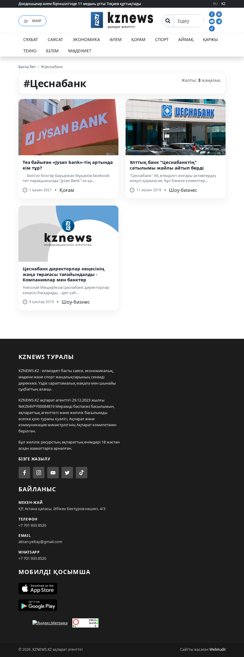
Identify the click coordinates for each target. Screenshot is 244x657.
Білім (52, 51)
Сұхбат (30, 39)
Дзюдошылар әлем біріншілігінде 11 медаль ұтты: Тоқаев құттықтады (79, 3)
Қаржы (210, 39)
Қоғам (138, 39)
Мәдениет (79, 51)
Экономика (86, 39)
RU (215, 3)
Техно (30, 51)
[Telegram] (219, 21)
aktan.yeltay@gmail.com (40, 541)
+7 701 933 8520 (32, 525)
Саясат (55, 39)
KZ (223, 3)
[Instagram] (219, 13)
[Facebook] (212, 13)
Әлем (116, 39)
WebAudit (217, 649)
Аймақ (185, 39)
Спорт (162, 39)
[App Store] (122, 589)
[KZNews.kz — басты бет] (122, 20)
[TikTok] (212, 28)
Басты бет (27, 66)
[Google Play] (122, 605)
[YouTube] (212, 21)
